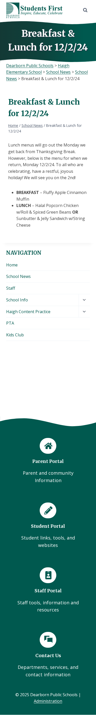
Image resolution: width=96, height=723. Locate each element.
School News (18, 276)
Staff (10, 288)
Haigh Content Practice (28, 311)
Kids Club (15, 335)
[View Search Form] (85, 10)
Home (12, 265)
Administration (48, 701)
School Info (17, 300)
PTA (10, 323)
